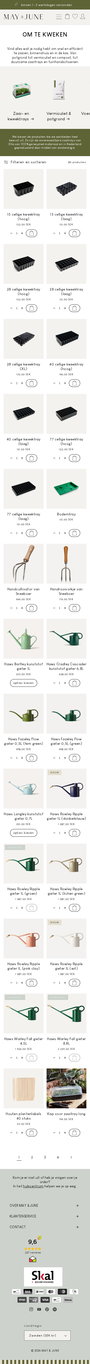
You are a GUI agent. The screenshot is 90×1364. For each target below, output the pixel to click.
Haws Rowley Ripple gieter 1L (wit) (66, 966)
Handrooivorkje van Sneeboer (66, 591)
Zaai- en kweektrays (18, 116)
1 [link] (18, 1157)
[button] (58, 17)
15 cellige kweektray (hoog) (23, 216)
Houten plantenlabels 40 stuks (23, 1116)
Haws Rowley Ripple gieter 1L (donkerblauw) (66, 816)
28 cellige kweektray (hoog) (23, 291)
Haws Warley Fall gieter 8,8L (66, 1041)
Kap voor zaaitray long (66, 1114)
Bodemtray (66, 514)
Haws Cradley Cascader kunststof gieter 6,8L (66, 666)
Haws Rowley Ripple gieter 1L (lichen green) (66, 891)
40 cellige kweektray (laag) (24, 441)
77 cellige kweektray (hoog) (66, 441)
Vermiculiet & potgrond (59, 116)
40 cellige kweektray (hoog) (66, 366)
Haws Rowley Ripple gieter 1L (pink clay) (23, 966)
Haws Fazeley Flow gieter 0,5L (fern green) (23, 741)
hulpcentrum (33, 1186)
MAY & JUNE (50, 1350)
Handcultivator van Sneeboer (23, 591)
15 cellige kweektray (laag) (66, 216)
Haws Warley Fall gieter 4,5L (23, 1041)
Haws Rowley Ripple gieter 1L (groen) (23, 891)
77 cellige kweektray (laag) (23, 516)
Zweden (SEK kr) (42, 1335)
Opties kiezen (23, 683)
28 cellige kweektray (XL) (23, 366)
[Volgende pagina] (71, 1157)
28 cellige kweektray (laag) (66, 291)
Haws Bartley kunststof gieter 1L (23, 666)
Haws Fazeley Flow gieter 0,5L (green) (66, 741)
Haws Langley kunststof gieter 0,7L (23, 816)
